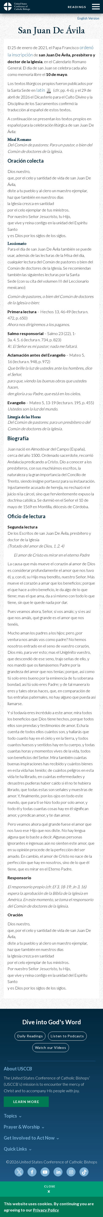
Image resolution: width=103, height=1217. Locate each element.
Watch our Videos (50, 1047)
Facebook (32, 1171)
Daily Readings (30, 1036)
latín (40, 90)
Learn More (26, 1101)
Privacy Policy (46, 1209)
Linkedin (58, 1171)
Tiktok (84, 1171)
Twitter (19, 1171)
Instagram (71, 1171)
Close (50, 1186)
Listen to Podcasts (67, 1036)
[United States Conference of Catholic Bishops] (19, 7)
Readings (77, 7)
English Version (88, 18)
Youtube (45, 1171)
